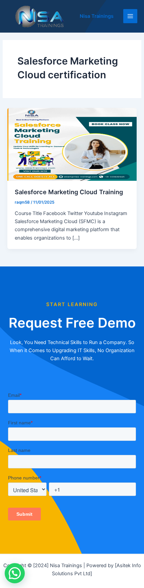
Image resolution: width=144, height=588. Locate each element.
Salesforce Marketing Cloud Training (69, 192)
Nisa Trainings (97, 16)
